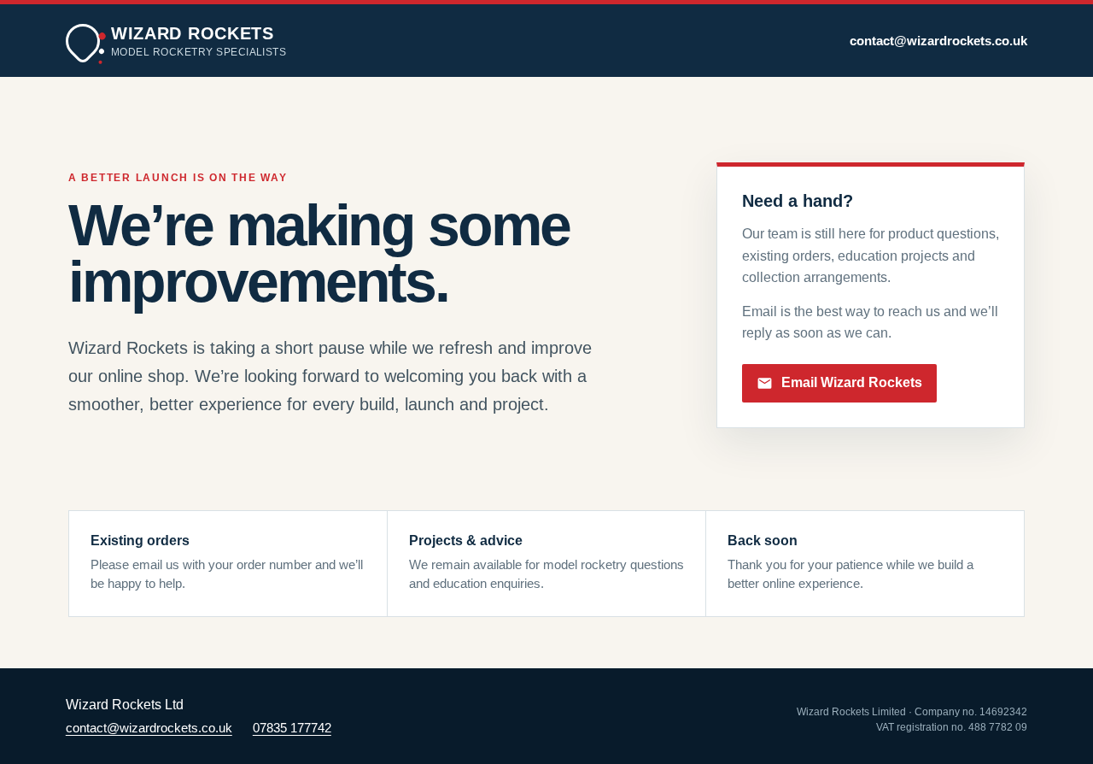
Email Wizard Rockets (851, 382)
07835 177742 (292, 728)
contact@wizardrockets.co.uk (938, 41)
